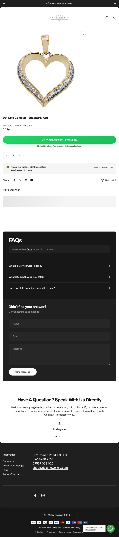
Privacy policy (52, 532)
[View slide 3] (63, 436)
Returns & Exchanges (13, 465)
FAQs (29, 249)
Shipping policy (78, 532)
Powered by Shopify (71, 527)
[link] (50, 468)
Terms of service (65, 532)
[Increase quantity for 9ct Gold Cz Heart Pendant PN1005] (20, 155)
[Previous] (4, 3)
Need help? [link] (110, 180)
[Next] (115, 3)
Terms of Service (11, 474)
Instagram (59, 429)
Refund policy (40, 532)
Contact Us (8, 461)
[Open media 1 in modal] (82, 34)
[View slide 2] (59, 436)
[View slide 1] (56, 436)
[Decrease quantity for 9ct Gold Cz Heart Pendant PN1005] (6, 155)
